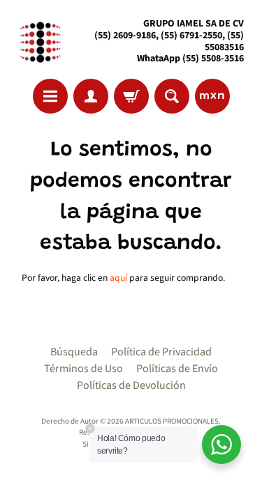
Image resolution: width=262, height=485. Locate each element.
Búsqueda (74, 352)
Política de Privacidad (161, 352)
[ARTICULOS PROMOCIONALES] (38, 41)
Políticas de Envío (177, 368)
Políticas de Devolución (131, 385)
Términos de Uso (83, 368)
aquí (118, 277)
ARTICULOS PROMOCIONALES (172, 421)
